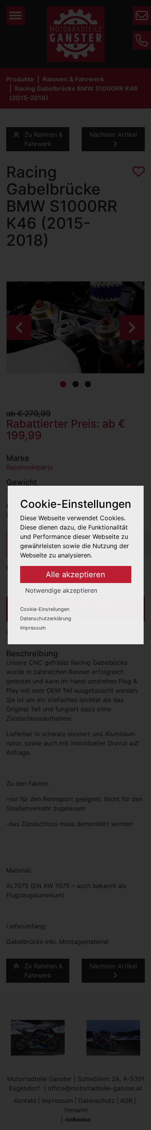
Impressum (33, 628)
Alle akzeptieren (75, 574)
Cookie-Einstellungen (44, 609)
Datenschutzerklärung (45, 618)
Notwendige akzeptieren (61, 590)
